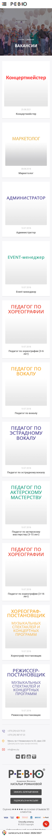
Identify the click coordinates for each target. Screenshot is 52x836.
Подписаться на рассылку (26, 801)
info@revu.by (13, 749)
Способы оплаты (26, 822)
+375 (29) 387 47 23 (16, 735)
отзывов (41, 809)
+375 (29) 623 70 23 (16, 731)
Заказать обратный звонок (26, 792)
